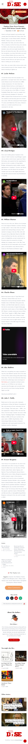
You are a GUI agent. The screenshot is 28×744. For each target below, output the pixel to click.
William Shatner (17, 582)
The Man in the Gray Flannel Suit (16, 634)
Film (11, 573)
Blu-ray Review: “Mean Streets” (5, 546)
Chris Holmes (13, 624)
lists (7, 580)
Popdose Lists (16, 573)
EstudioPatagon (19, 740)
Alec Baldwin (17, 577)
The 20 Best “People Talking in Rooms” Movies (20, 665)
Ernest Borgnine (10, 578)
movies (10, 580)
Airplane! (7, 96)
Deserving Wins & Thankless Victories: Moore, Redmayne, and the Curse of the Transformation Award (19, 549)
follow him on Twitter (16, 636)
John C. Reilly (18, 578)
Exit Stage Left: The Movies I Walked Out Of (6, 665)
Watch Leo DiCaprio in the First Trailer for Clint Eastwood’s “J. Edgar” (6, 562)
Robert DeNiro (16, 580)
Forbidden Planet (5, 92)
